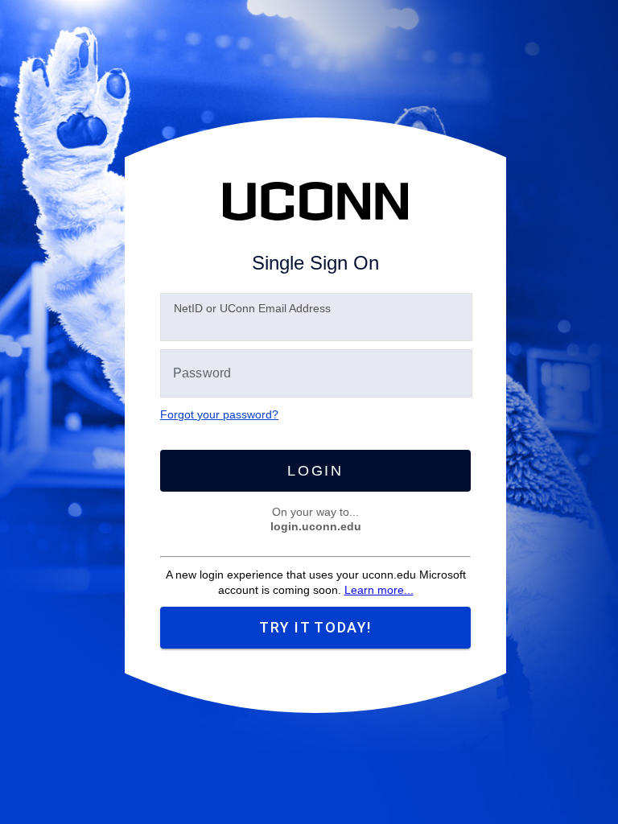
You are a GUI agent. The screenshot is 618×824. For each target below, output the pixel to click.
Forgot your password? (219, 414)
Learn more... (379, 589)
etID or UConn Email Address (252, 308)
